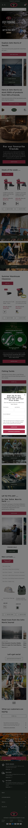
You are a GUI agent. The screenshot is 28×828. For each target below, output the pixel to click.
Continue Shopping (14, 431)
